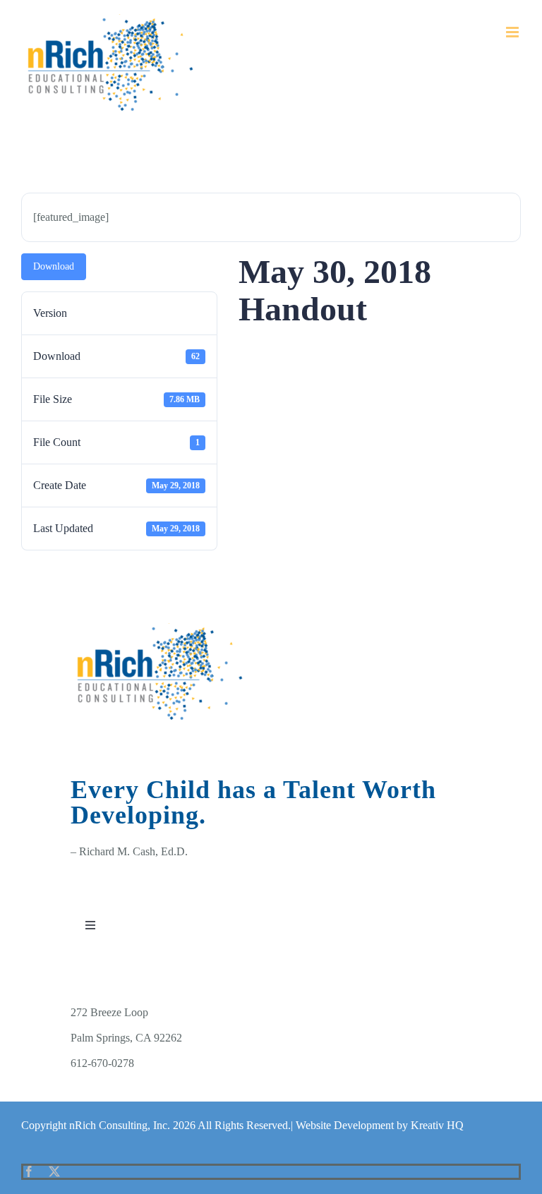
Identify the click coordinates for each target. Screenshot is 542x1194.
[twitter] (54, 1171)
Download (53, 266)
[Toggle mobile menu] (513, 32)
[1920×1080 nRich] (161, 628)
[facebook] (29, 1171)
